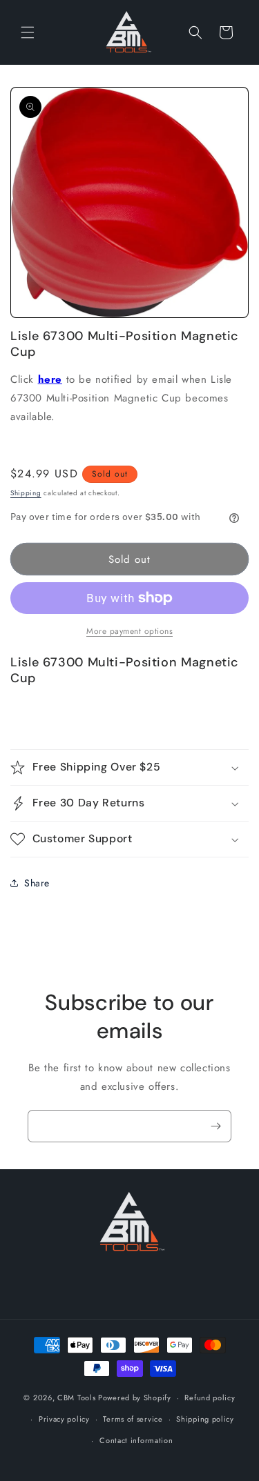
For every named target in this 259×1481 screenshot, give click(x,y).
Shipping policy (205, 1418)
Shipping (25, 493)
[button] (27, 32)
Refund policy (209, 1397)
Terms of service (132, 1418)
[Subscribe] (215, 1126)
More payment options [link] (129, 631)
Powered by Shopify (134, 1397)
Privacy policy (64, 1418)
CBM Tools (76, 1397)
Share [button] (37, 883)
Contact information (136, 1440)
